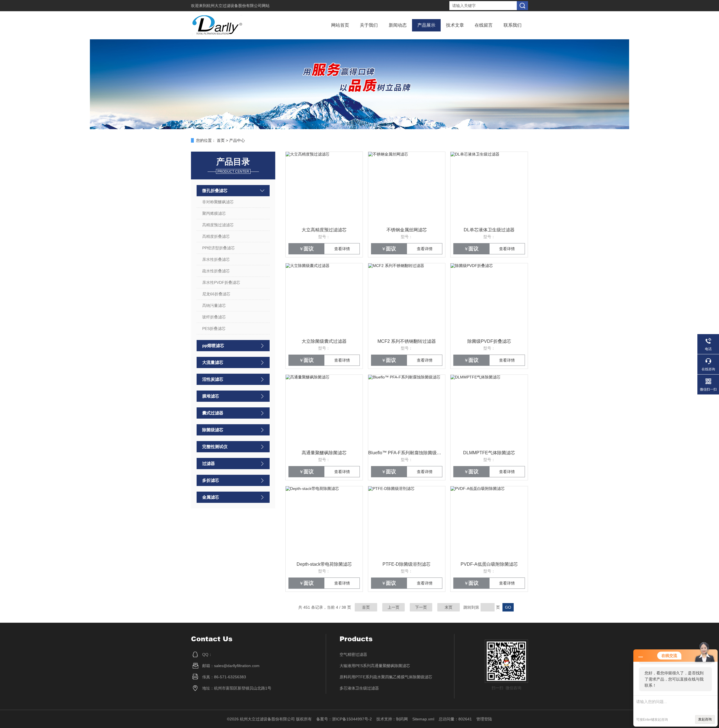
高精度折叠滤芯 (216, 236)
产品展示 (426, 25)
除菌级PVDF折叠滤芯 (489, 341)
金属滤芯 (210, 497)
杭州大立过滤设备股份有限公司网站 (238, 5)
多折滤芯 (210, 480)
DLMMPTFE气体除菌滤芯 (489, 452)
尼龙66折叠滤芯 (216, 294)
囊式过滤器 (212, 412)
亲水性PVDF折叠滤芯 (221, 282)
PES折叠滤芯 (214, 328)
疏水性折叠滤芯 (216, 271)
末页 (448, 607)
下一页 (421, 607)
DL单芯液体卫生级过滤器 (489, 229)
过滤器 (208, 463)
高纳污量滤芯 (214, 305)
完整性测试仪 (214, 446)
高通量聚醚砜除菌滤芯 (324, 452)
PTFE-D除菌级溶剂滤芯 (407, 564)
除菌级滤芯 (212, 429)
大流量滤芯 (212, 362)
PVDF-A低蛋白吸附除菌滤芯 (489, 564)
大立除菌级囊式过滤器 (324, 341)
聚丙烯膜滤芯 (214, 213)
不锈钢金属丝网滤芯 (406, 229)
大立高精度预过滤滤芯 (324, 229)
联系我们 (513, 25)
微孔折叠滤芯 (214, 190)
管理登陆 (484, 719)
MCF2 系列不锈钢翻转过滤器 (406, 341)
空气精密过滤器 (353, 654)
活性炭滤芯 (212, 379)
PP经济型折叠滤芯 (218, 248)
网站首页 (340, 25)
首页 (221, 140)
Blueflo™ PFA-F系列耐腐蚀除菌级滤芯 (406, 452)
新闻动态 (398, 25)
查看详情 (342, 249)
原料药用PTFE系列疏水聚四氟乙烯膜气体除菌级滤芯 (386, 677)
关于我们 (369, 25)
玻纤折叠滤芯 (214, 317)
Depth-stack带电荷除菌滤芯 (324, 564)
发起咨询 (705, 719)
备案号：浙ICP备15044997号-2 (344, 719)
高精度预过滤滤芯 (218, 225)
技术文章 (455, 25)
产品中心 (237, 140)
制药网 (402, 719)
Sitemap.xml (423, 719)
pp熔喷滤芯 (213, 345)
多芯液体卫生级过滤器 (359, 688)
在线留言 (484, 25)
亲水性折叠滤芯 (216, 259)
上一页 (393, 607)
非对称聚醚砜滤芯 (218, 202)
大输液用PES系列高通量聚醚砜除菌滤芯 (375, 665)
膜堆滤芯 (210, 396)
